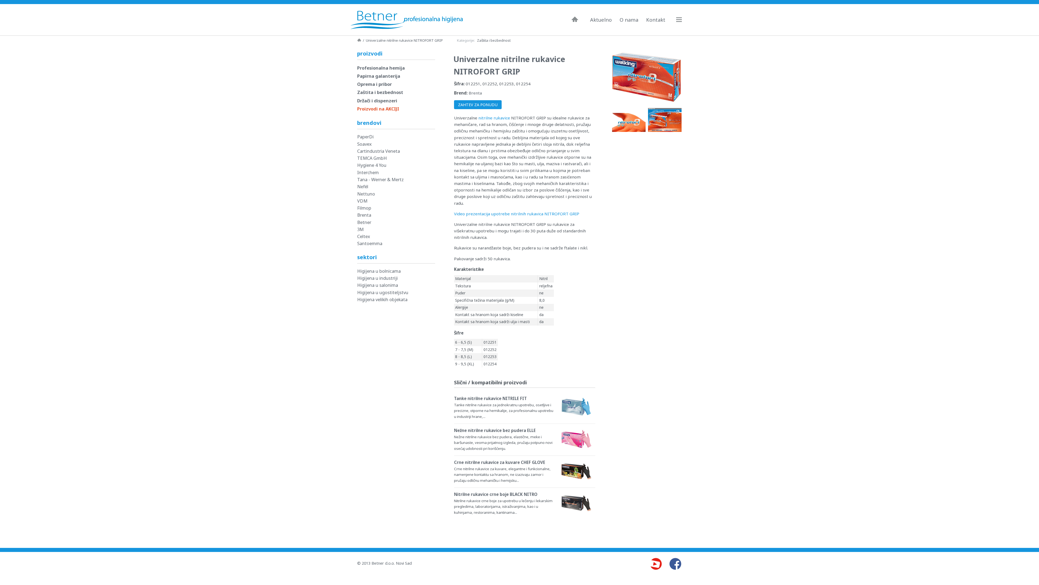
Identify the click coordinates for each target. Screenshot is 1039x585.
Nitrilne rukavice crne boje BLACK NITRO (495, 494)
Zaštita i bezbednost (494, 40)
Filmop (364, 208)
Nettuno (366, 194)
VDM (362, 201)
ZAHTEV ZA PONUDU (478, 104)
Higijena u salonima (377, 285)
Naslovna (574, 19)
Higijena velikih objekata (382, 299)
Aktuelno (601, 20)
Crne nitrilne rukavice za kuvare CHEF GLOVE (499, 462)
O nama (629, 20)
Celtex (363, 236)
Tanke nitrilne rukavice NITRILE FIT (490, 398)
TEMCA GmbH (372, 158)
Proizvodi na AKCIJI (378, 109)
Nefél (362, 186)
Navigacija (682, 20)
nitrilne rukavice (494, 118)
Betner (364, 222)
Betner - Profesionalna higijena (408, 19)
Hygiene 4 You (371, 165)
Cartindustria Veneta (378, 151)
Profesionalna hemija (381, 68)
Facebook (675, 563)
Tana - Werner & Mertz (380, 179)
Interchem (368, 172)
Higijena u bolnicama (379, 271)
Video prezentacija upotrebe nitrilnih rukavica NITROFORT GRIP (516, 213)
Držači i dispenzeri (377, 101)
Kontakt (655, 20)
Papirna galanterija (378, 76)
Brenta (475, 93)
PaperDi (365, 137)
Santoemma (369, 243)
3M (360, 229)
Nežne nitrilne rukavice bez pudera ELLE (495, 430)
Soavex (364, 144)
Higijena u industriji (377, 278)
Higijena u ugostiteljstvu (382, 292)
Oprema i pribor (374, 84)
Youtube (655, 563)
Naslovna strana (359, 40)
